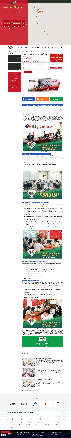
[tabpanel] (7, 23)
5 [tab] (13, 28)
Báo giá (56, 47)
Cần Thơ (47, 424)
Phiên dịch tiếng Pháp (13, 83)
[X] (18, 48)
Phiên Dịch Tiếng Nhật (24, 47)
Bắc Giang (47, 418)
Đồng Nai (11, 427)
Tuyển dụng (53, 432)
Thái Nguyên (29, 418)
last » (35, 390)
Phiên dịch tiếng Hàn (13, 76)
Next (26, 24)
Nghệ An (20, 421)
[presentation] (6, 404)
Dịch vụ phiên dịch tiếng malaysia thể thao (44, 379)
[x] (27, 1)
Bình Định (57, 421)
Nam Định (11, 418)
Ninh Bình (20, 418)
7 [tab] (15, 28)
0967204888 (6, 431)
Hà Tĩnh (29, 421)
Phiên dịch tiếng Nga (13, 80)
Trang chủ (10, 51)
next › (32, 390)
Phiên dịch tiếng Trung (13, 87)
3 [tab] (11, 28)
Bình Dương (57, 424)
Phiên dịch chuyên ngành (35, 47)
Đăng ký (61, 432)
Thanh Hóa (11, 421)
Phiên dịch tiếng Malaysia (14, 78)
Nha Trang (20, 424)
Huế (37, 421)
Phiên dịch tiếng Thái (13, 85)
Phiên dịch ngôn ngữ (16, 51)
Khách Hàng (50, 47)
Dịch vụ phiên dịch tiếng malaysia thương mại (44, 368)
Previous (1, 24)
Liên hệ (61, 47)
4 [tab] (12, 28)
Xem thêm (38, 364)
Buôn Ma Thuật (12, 424)
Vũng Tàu (38, 424)
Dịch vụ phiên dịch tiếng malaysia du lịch (43, 358)
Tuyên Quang (57, 418)
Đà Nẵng (47, 421)
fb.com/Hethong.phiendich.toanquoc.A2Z (23, 432)
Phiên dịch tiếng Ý (13, 90)
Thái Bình (38, 418)
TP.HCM (29, 424)
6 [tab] (14, 28)
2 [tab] (10, 28)
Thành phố (44, 47)
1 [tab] (9, 28)
